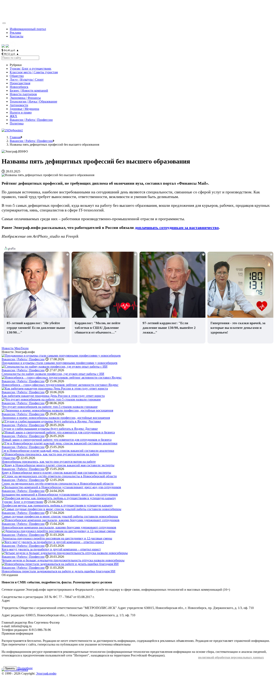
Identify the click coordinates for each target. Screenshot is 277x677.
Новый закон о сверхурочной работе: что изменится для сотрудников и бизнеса (57, 439)
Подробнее (25, 668)
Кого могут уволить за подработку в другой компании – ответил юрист (51, 549)
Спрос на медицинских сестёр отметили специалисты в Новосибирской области (58, 483)
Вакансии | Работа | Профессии (31, 119)
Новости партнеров (23, 94)
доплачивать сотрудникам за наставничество (177, 227)
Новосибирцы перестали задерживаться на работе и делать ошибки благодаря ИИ (58, 571)
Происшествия (20, 83)
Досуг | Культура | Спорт (27, 79)
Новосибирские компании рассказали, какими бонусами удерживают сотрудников (59, 527)
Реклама (15, 32)
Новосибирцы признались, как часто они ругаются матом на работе (49, 461)
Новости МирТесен (15, 348)
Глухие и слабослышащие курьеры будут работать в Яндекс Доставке (50, 428)
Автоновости (19, 105)
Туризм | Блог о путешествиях (30, 68)
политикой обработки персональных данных (231, 657)
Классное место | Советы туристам (34, 72)
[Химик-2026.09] (12, 130)
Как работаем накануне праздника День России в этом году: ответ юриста (53, 396)
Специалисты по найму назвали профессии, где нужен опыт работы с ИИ (53, 374)
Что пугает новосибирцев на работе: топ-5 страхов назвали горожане (50, 406)
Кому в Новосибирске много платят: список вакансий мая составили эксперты (56, 472)
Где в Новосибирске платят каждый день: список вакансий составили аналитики (58, 450)
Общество (17, 76)
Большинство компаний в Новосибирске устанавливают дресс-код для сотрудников (60, 494)
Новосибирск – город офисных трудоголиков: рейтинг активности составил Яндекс (60, 385)
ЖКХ (13, 116)
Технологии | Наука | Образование (33, 101)
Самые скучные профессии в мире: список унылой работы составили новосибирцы (60, 516)
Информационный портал (28, 29)
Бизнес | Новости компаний (29, 90)
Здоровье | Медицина (24, 108)
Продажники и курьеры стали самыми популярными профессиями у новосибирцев (59, 363)
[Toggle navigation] (4, 23)
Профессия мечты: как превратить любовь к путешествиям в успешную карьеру (57, 505)
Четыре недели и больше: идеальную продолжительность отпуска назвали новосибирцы (63, 560)
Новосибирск (19, 87)
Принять (10, 668)
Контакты (16, 36)
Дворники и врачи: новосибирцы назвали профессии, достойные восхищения (56, 417)
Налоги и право (21, 112)
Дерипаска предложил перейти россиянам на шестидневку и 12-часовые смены (57, 538)
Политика (17, 123)
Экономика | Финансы (25, 98)
